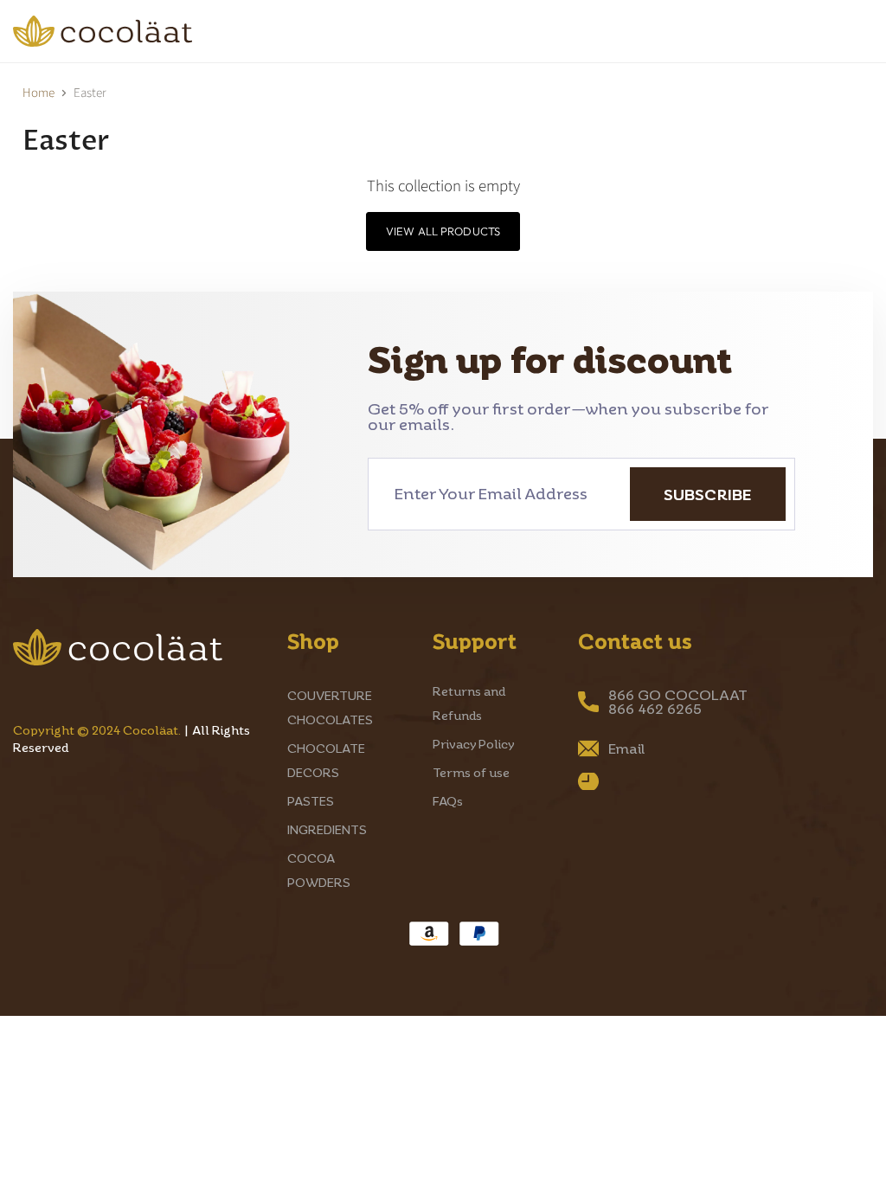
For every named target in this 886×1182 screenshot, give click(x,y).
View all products (443, 231)
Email (626, 748)
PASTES (310, 800)
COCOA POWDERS (103, 53)
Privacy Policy (474, 743)
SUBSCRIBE (708, 494)
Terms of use (471, 772)
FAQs (448, 800)
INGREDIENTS (327, 829)
